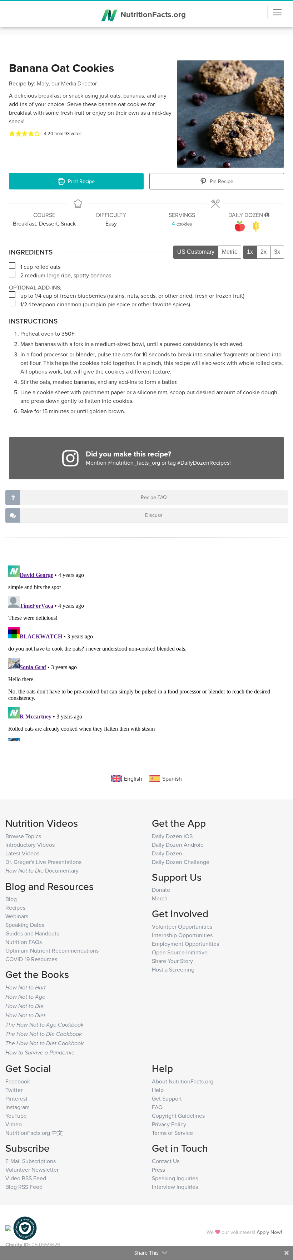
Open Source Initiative (180, 952)
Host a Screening (173, 969)
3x (277, 252)
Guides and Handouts (32, 933)
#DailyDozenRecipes (203, 462)
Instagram (17, 1107)
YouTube (16, 1116)
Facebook (17, 1081)
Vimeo (13, 1124)
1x (250, 252)
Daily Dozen (167, 853)
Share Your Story (172, 961)
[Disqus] (146, 652)
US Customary (195, 252)
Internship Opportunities (182, 935)
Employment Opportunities (185, 944)
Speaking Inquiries (175, 1178)
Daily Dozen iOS (172, 836)
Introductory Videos (30, 845)
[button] (12, 133)
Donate (161, 890)
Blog (11, 899)
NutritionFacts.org (152, 14)
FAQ (157, 1107)
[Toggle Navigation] (277, 12)
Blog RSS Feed (24, 1187)
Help (158, 1090)
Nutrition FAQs (23, 942)
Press (158, 1169)
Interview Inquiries (175, 1187)
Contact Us (165, 1161)
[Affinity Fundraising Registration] (25, 1227)
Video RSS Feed (25, 1178)
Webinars (16, 916)
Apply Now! (269, 1232)
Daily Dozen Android (178, 845)
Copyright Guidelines (178, 1116)
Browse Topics (23, 836)
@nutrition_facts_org (134, 462)
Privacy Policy (169, 1124)
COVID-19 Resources (31, 959)
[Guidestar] (8, 1227)
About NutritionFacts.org (182, 1081)
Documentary (42, 870)
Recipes (15, 907)
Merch (160, 898)
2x (263, 252)
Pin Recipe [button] (220, 181)
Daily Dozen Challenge (180, 862)
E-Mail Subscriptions (30, 1161)
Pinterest (16, 1098)
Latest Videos (22, 853)
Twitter (14, 1090)
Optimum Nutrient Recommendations (52, 950)
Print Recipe (80, 181)
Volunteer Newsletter (32, 1169)
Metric (229, 252)
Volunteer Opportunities (182, 926)
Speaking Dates (24, 925)
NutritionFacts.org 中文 (34, 1133)
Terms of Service (172, 1133)
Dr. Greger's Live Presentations (43, 862)
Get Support (167, 1098)
